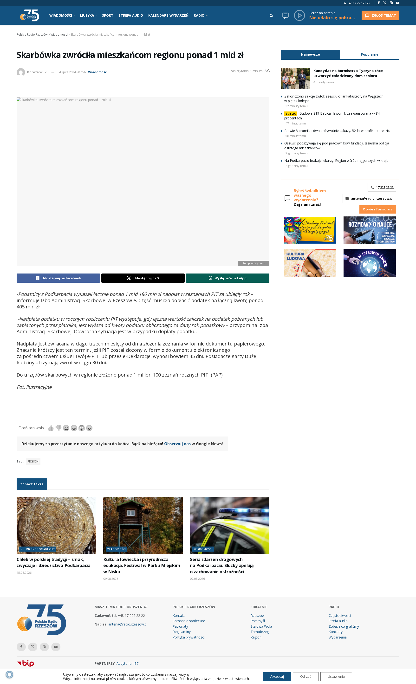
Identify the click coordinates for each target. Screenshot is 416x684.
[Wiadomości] (285, 15)
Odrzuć (305, 676)
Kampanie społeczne (189, 621)
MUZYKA (87, 15)
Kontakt (179, 615)
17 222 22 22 (384, 187)
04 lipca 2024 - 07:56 (72, 72)
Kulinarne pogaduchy (38, 549)
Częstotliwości (340, 615)
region (33, 461)
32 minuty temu (297, 106)
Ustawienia (336, 676)
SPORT (107, 15)
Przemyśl (258, 621)
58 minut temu (296, 136)
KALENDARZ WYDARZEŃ (168, 15)
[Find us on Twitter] (384, 3)
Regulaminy (182, 631)
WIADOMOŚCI (60, 15)
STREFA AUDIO (131, 15)
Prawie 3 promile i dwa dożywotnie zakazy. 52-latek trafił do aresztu (337, 130)
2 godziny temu (297, 153)
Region (256, 637)
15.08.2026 (24, 572)
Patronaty (180, 626)
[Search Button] (271, 15)
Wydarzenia (338, 637)
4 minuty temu (323, 82)
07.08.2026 (197, 578)
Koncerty (336, 631)
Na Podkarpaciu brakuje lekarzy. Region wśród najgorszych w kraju (336, 160)
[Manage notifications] (9, 674)
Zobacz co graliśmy (344, 626)
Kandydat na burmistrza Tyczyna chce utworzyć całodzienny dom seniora (348, 73)
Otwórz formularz (378, 209)
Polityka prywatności (189, 637)
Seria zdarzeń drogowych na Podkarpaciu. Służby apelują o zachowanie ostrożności (222, 565)
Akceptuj (277, 676)
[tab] (310, 54)
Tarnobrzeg (260, 631)
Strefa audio (338, 621)
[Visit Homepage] (30, 15)
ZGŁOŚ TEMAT (384, 15)
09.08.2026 (110, 578)
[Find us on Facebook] (379, 3)
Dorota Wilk (36, 72)
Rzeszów (258, 615)
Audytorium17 (127, 663)
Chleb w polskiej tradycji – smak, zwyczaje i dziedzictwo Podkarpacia (54, 562)
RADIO (199, 15)
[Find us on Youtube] (397, 3)
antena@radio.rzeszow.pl (372, 198)
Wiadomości (98, 72)
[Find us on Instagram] (391, 3)
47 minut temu (296, 123)
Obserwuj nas (177, 443)
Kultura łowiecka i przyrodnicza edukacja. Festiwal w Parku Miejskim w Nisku (141, 565)
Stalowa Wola (261, 626)
